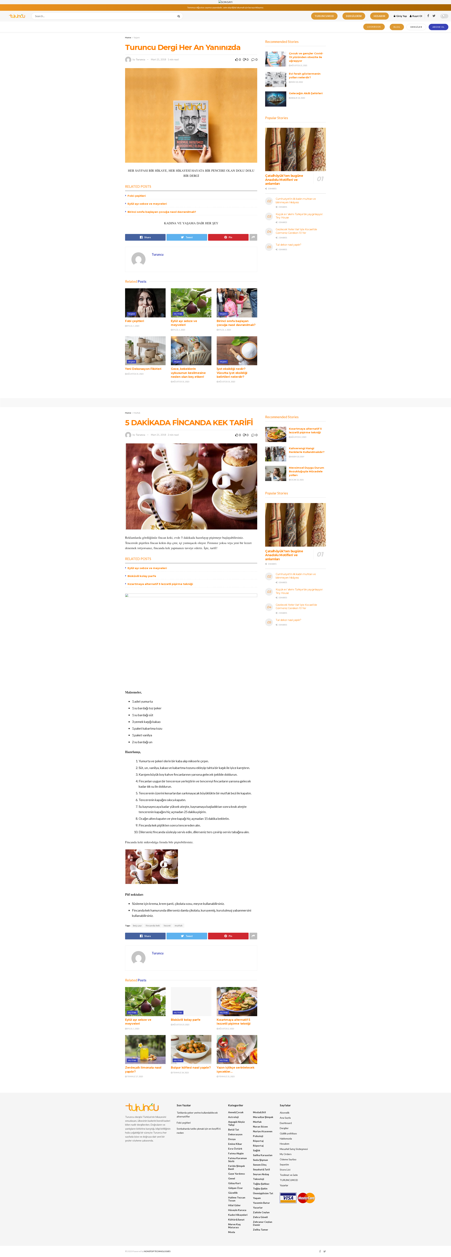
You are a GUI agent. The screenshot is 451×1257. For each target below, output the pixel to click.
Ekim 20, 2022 (297, 82)
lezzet (167, 925)
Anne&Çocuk (235, 1112)
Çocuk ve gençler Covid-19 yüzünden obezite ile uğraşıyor (306, 57)
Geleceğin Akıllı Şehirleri (306, 93)
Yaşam (137, 37)
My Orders (286, 1154)
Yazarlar (258, 1207)
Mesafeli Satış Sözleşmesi (294, 1148)
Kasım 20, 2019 (297, 456)
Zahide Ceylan (261, 1212)
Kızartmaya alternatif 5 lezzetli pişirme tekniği (160, 584)
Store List (285, 1169)
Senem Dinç (260, 1164)
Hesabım (379, 16)
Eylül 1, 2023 (133, 326)
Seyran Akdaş (261, 1174)
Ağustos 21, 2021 (299, 65)
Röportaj (258, 1140)
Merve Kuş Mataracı (234, 1226)
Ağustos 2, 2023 (226, 1028)
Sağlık (256, 1150)
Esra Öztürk (235, 1148)
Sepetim (284, 1164)
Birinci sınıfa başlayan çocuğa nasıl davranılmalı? (162, 211)
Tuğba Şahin (260, 1188)
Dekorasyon (235, 1134)
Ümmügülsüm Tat (263, 1193)
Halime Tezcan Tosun (236, 1199)
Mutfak (178, 314)
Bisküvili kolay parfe (142, 576)
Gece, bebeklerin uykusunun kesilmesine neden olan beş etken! (188, 372)
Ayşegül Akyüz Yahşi (236, 1123)
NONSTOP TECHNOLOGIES (157, 1251)
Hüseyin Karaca (237, 1209)
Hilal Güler (234, 1205)
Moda (231, 1232)
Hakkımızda (286, 1138)
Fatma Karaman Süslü (237, 1160)
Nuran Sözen (260, 1126)
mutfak (179, 925)
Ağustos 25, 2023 (180, 1024)
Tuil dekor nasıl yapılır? (288, 244)
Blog (397, 27)
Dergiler (416, 27)
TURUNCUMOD (324, 16)
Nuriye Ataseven (262, 1131)
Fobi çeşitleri (137, 195)
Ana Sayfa (285, 1117)
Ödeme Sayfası (288, 1159)
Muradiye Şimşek (263, 1116)
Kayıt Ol (417, 15)
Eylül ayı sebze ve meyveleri (147, 203)
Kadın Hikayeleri (238, 1214)
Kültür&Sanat (236, 1219)
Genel (231, 1178)
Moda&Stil (259, 1112)
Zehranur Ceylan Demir (262, 1223)
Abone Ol (438, 27)
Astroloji (233, 1116)
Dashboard (286, 1122)
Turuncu (140, 59)
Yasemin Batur (261, 1202)
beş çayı (137, 925)
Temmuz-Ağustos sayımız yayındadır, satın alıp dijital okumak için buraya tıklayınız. (225, 7)
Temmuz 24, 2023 (180, 1072)
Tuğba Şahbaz (261, 1183)
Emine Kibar (235, 1143)
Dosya (232, 1139)
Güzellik (233, 1192)
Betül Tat (233, 1129)
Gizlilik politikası (288, 1133)
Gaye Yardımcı (236, 1173)
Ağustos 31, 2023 (135, 374)
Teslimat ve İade (289, 1174)
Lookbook (374, 26)
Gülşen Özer (235, 1187)
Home (128, 37)
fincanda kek (153, 925)
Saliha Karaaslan (262, 1155)
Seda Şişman (260, 1159)
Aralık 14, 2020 (298, 98)
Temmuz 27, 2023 (135, 1076)
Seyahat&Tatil (261, 1169)
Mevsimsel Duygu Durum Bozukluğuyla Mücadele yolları (306, 471)
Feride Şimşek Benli (236, 1167)
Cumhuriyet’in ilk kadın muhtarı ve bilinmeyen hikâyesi (296, 200)
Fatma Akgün (236, 1153)
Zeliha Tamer (260, 1229)
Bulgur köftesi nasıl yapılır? (191, 1067)
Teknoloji (258, 1178)
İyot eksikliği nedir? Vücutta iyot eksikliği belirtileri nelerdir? (232, 372)
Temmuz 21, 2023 (226, 1076)
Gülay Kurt (234, 1183)
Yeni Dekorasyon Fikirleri (143, 369)
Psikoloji (258, 1136)
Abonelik (284, 1112)
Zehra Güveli (260, 1217)
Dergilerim (354, 16)
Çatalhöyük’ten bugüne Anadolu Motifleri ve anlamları (284, 180)
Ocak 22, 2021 (297, 480)
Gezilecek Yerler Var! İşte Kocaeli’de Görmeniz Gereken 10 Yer (296, 231)
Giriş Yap (401, 15)
